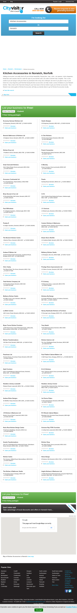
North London (43, 571)
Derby (15, 582)
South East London (57, 571)
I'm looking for (39, 18)
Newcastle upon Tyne (31, 587)
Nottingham (42, 577)
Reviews (13, 126)
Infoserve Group (69, 587)
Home (4, 1)
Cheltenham (17, 575)
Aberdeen (3, 571)
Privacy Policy (68, 585)
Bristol (2, 584)
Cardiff (15, 571)
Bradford (3, 579)
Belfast (3, 573)
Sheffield (41, 586)
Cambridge (4, 586)
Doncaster (16, 584)
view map (31, 556)
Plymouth (41, 582)
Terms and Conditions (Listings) (68, 581)
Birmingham (4, 575)
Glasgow (29, 571)
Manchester (30, 584)
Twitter (69, 591)
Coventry (16, 577)
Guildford (29, 573)
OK (51, 527)
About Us (67, 574)
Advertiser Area (70, 1)
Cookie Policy (71, 607)
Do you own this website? (29, 527)
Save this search (9, 90)
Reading (41, 584)
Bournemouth (4, 577)
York (53, 582)
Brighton (3, 582)
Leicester (29, 579)
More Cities (55, 585)
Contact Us (68, 571)
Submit (21, 111)
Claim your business (10, 128)
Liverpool (29, 582)
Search (38, 33)
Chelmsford (17, 573)
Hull (28, 575)
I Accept (39, 610)
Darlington (16, 579)
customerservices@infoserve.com (35, 601)
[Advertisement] (38, 51)
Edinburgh (16, 586)
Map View (6, 94)
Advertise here (72, 516)
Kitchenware (18, 69)
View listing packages (12, 115)
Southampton (55, 573)
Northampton (42, 573)
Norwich (10, 69)
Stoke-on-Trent (56, 575)
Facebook (66, 591)
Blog (11, 1)
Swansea (54, 577)
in (38, 25)
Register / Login (57, 1)
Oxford (41, 579)
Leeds (28, 577)
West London (55, 579)
